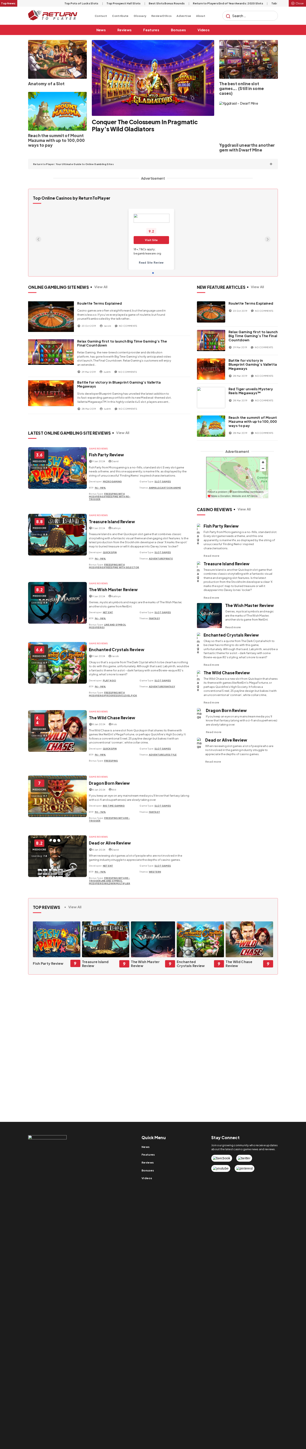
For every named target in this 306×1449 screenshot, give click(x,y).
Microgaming (112, 481)
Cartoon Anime (170, 487)
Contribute (120, 16)
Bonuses (178, 30)
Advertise (184, 16)
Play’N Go (109, 680)
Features (151, 30)
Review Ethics (161, 16)
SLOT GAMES (162, 481)
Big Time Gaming (114, 805)
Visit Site (151, 240)
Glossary (140, 16)
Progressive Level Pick (120, 695)
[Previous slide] (38, 239)
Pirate (168, 558)
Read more (211, 555)
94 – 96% (100, 812)
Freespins (111, 760)
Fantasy (154, 618)
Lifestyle (170, 754)
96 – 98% (100, 487)
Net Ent (108, 612)
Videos (204, 30)
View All (101, 287)
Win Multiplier (120, 883)
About (200, 16)
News (101, 30)
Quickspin (110, 552)
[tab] (153, 273)
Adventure (156, 558)
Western (155, 871)
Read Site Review (151, 262)
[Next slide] (267, 239)
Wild (107, 883)
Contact (101, 16)
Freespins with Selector (121, 567)
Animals (154, 487)
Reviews (124, 30)
